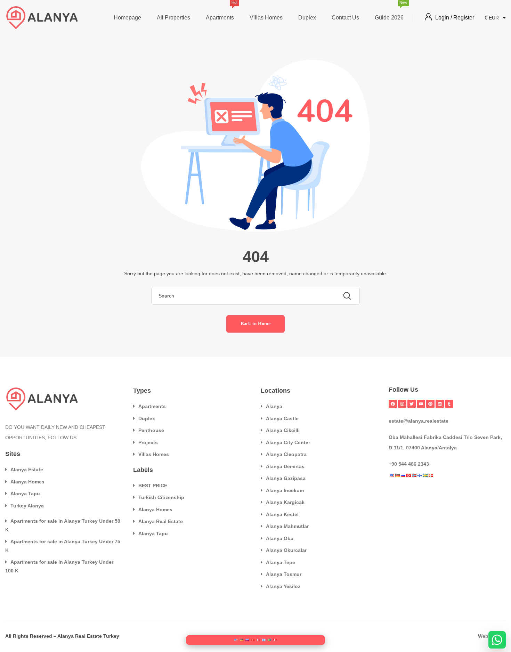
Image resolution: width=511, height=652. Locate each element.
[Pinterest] (430, 404)
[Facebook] (393, 404)
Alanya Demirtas (285, 466)
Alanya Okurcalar (286, 550)
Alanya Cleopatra (286, 454)
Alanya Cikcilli (283, 430)
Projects (148, 442)
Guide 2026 (389, 11)
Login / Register (454, 18)
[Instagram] (402, 404)
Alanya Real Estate (160, 521)
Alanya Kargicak (285, 502)
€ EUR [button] (492, 18)
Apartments (220, 11)
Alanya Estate (26, 469)
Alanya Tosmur (283, 574)
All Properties (173, 18)
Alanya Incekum (285, 490)
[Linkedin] (440, 404)
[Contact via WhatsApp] (497, 640)
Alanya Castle (282, 418)
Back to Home (255, 323)
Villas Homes (266, 18)
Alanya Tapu (25, 493)
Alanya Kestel (282, 514)
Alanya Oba (279, 538)
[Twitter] (411, 404)
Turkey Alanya (27, 505)
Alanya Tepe (280, 562)
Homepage (127, 18)
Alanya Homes (27, 481)
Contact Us (345, 18)
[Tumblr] (449, 404)
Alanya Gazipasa (286, 478)
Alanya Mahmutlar (287, 526)
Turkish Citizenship (161, 497)
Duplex (307, 18)
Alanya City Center (288, 442)
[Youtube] (421, 404)
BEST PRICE (152, 485)
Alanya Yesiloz (283, 586)
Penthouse (151, 430)
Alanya (274, 406)
